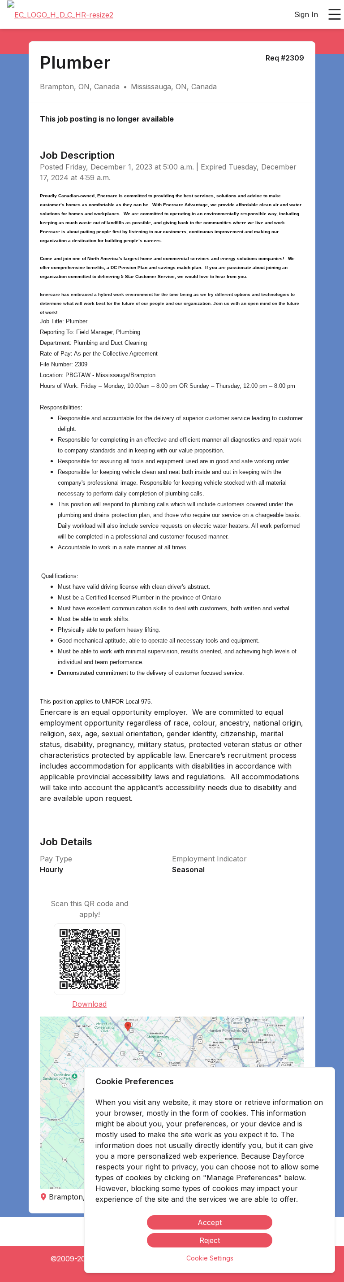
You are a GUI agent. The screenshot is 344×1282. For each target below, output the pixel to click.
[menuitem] (60, 14)
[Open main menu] (334, 14)
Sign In (306, 14)
